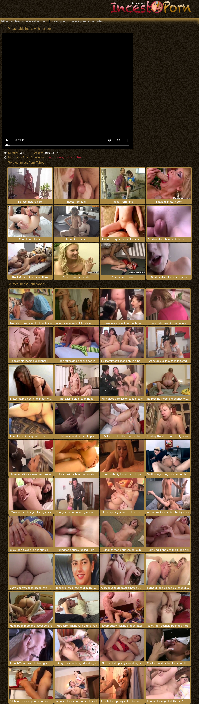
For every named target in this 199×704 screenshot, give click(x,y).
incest (59, 157)
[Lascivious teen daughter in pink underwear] (77, 418)
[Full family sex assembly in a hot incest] (122, 342)
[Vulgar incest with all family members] (77, 304)
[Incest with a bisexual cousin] (77, 456)
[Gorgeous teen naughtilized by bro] (122, 569)
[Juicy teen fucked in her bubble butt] (31, 531)
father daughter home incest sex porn (24, 21)
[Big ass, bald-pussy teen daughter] (122, 645)
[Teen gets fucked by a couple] (168, 304)
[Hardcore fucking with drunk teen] (77, 607)
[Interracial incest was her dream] (31, 456)
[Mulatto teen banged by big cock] (31, 493)
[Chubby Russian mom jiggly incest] (168, 418)
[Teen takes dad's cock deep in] (77, 342)
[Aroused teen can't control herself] (77, 683)
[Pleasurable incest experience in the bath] (31, 342)
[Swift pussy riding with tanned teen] (168, 456)
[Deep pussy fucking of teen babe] (122, 607)
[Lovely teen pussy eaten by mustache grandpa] (122, 683)
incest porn (59, 21)
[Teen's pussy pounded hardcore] (122, 493)
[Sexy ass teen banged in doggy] (77, 645)
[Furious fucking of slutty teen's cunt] (168, 683)
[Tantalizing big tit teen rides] (77, 380)
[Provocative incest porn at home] (122, 304)
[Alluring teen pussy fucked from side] (77, 531)
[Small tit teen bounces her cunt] (122, 531)
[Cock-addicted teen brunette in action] (31, 569)
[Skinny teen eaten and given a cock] (77, 493)
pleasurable (73, 157)
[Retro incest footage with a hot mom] (31, 418)
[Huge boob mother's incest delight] (31, 607)
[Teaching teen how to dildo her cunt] (77, 569)
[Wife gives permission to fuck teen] (122, 380)
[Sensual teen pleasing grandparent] (168, 569)
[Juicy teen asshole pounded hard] (168, 607)
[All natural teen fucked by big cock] (168, 493)
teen (49, 157)
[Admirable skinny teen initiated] (168, 342)
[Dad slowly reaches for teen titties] (31, 304)
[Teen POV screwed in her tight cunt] (31, 645)
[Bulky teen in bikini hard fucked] (122, 418)
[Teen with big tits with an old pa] (122, 456)
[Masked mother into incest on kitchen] (168, 645)
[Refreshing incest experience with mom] (168, 380)
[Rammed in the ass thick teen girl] (168, 531)
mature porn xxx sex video (87, 21)
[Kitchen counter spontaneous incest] (31, 683)
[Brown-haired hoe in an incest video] (31, 380)
